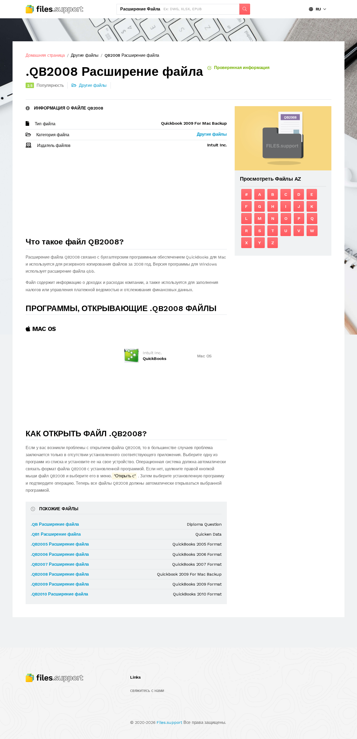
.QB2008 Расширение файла (60, 574)
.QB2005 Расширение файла (60, 544)
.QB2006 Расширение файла (60, 554)
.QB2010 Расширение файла (59, 594)
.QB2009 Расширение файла (60, 584)
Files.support (169, 722)
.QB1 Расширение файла (56, 534)
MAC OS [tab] (43, 329)
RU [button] (317, 9)
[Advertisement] (126, 195)
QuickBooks (154, 358)
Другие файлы (85, 55)
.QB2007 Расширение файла (60, 564)
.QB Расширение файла (55, 524)
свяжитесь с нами (147, 690)
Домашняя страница (45, 55)
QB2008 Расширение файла (132, 55)
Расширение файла (140, 9)
